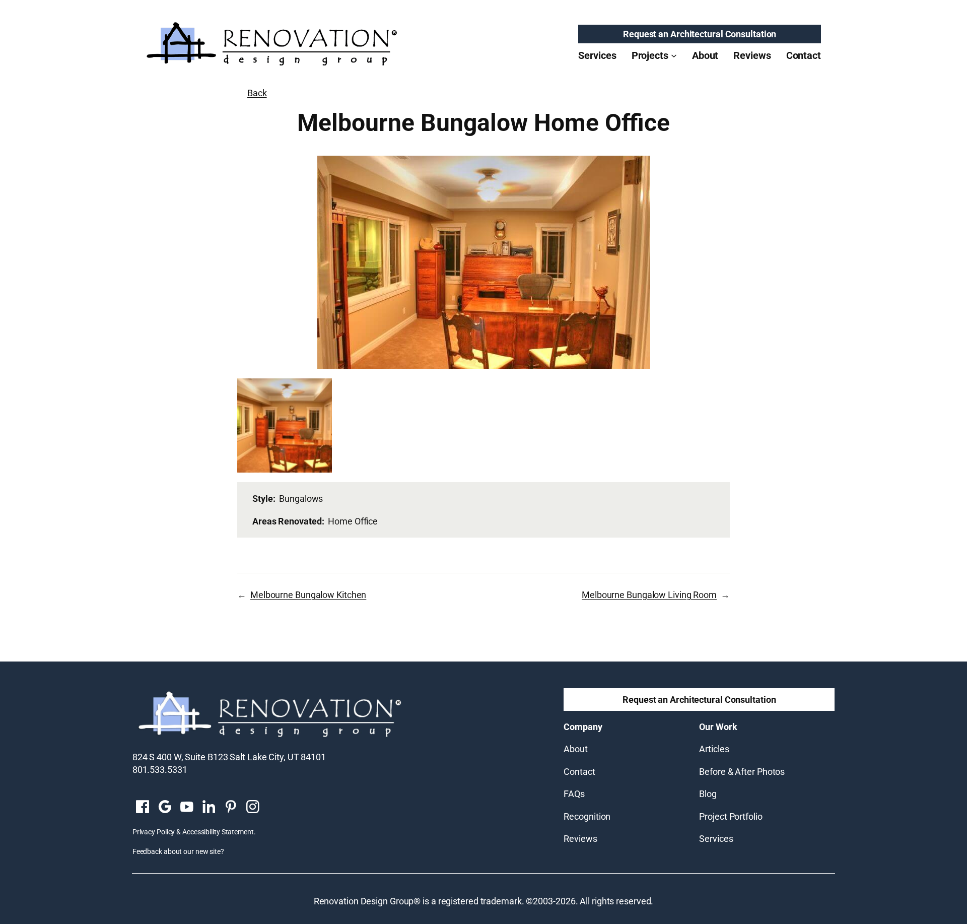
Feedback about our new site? (178, 851)
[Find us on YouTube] (187, 808)
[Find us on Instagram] (253, 808)
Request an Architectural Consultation (699, 34)
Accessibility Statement (218, 832)
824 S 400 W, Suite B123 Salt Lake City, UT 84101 (229, 757)
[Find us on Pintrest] (231, 808)
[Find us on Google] (165, 808)
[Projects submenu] (674, 55)
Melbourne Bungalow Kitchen (308, 594)
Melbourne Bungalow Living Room (649, 594)
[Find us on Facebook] (142, 808)
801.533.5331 (159, 769)
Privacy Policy (153, 832)
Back (257, 93)
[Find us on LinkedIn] (208, 808)
